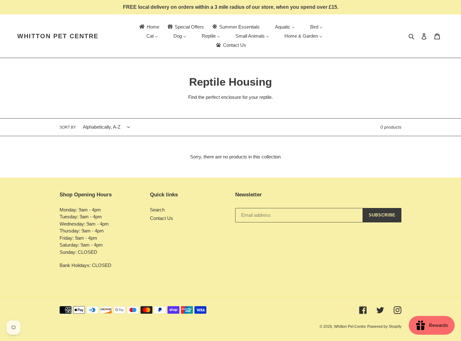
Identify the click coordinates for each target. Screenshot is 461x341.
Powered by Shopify (384, 326)
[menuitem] (149, 26)
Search (157, 209)
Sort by (68, 127)
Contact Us (161, 218)
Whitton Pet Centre (57, 36)
